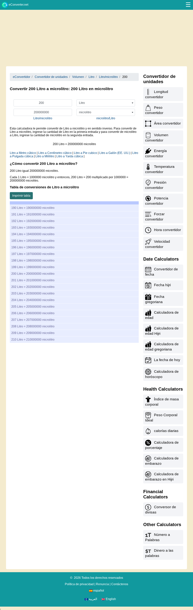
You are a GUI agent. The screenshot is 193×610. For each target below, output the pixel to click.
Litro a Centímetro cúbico (55, 152)
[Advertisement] (96, 38)
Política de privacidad (79, 584)
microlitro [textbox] (85, 112)
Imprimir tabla (21, 195)
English (110, 599)
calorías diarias (166, 431)
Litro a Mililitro (44, 156)
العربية (92, 599)
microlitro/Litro (105, 118)
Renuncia (102, 584)
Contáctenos (119, 584)
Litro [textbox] (82, 102)
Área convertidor (167, 123)
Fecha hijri (162, 285)
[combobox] (106, 102)
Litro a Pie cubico (85, 152)
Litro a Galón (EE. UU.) (114, 152)
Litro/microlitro (42, 118)
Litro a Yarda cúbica (69, 156)
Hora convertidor (167, 230)
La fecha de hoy (167, 360)
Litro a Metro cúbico (23, 152)
